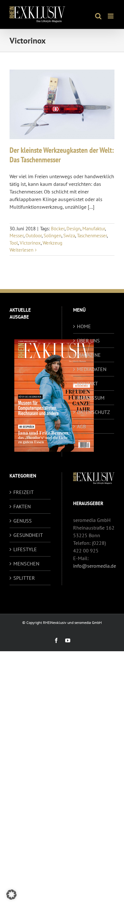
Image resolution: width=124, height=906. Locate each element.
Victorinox (30, 243)
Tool (14, 243)
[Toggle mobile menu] (111, 16)
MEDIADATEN (92, 369)
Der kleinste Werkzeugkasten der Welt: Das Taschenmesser (62, 155)
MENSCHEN (26, 563)
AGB (81, 426)
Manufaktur (93, 229)
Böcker (58, 229)
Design (73, 229)
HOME (84, 326)
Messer (17, 236)
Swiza (69, 236)
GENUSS (22, 520)
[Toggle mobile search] (98, 16)
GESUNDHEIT (28, 535)
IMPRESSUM (91, 398)
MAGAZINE (89, 355)
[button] (11, 894)
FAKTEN (22, 506)
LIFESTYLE (25, 549)
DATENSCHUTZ (93, 412)
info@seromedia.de (94, 566)
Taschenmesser (92, 236)
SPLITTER (24, 578)
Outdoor (33, 236)
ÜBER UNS (88, 340)
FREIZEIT (23, 492)
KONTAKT (87, 383)
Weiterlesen (21, 250)
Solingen (52, 236)
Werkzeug (52, 243)
